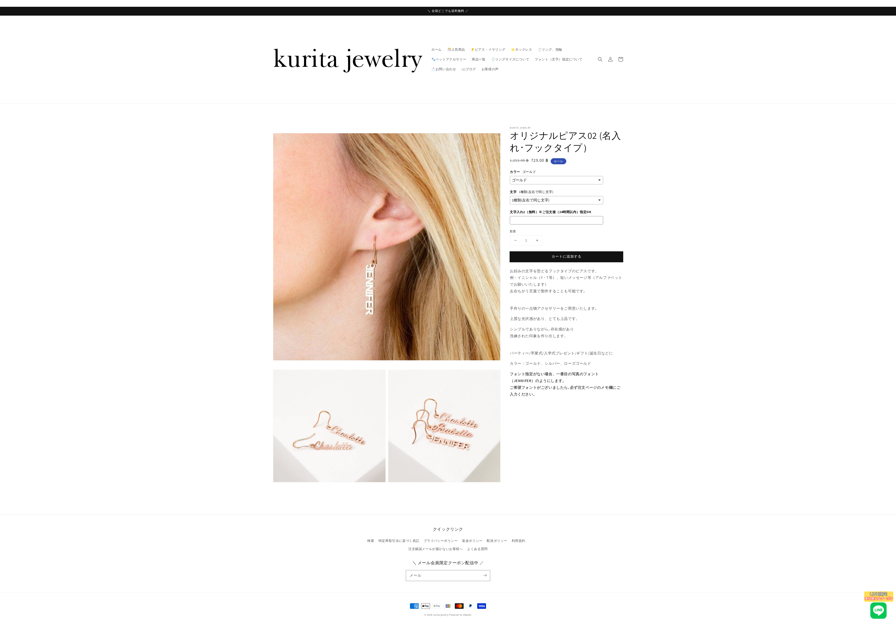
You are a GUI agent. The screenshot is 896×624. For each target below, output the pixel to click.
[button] (600, 59)
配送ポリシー (497, 541)
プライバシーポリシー (441, 541)
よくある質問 (477, 549)
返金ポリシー (472, 541)
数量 (513, 231)
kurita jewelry (441, 614)
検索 (370, 541)
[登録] (485, 575)
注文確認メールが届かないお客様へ (435, 549)
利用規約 (518, 541)
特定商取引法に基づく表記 (398, 541)
